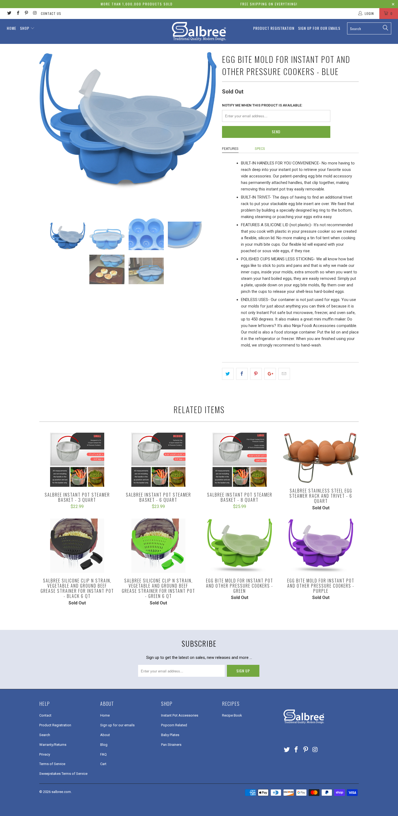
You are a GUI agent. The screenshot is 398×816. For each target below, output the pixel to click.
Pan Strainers (171, 745)
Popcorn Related (174, 725)
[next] (207, 131)
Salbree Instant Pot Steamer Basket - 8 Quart (240, 460)
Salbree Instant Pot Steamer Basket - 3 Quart (77, 460)
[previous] (48, 131)
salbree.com (61, 792)
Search (44, 735)
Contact (45, 715)
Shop (24, 28)
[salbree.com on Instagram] (34, 13)
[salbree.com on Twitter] (9, 13)
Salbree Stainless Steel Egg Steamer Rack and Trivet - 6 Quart (321, 458)
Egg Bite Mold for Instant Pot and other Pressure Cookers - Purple (321, 546)
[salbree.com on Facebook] (17, 13)
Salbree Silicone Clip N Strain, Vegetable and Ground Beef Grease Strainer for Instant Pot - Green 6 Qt (158, 546)
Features (230, 149)
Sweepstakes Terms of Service (63, 774)
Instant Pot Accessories (179, 715)
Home (11, 28)
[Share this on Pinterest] (256, 374)
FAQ (103, 754)
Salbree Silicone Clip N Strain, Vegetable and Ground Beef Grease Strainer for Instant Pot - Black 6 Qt (77, 546)
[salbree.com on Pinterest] (26, 13)
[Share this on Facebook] (242, 374)
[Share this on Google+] (270, 374)
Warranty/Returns (52, 745)
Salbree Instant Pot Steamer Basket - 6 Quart (158, 460)
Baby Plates (170, 735)
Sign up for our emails (319, 28)
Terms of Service (52, 764)
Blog (103, 745)
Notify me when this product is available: (262, 105)
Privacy (44, 754)
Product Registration (273, 28)
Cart (103, 764)
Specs (260, 149)
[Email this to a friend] (284, 374)
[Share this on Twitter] (228, 374)
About (105, 735)
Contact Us (51, 13)
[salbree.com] (199, 31)
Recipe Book (232, 715)
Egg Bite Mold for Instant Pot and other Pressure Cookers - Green (240, 546)
